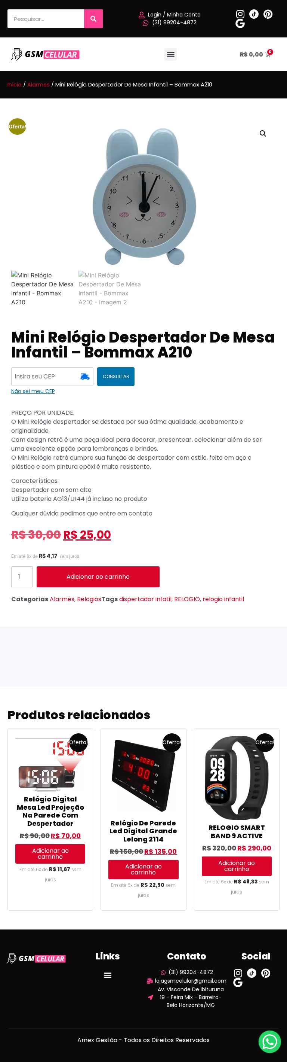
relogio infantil (223, 599)
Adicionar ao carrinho (98, 576)
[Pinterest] (267, 14)
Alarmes (38, 84)
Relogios (89, 599)
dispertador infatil (145, 599)
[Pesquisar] (93, 18)
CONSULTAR (116, 376)
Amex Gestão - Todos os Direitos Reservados (143, 1040)
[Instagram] (240, 14)
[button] (170, 54)
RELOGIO (187, 599)
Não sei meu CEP (33, 391)
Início (14, 84)
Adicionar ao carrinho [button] (50, 853)
